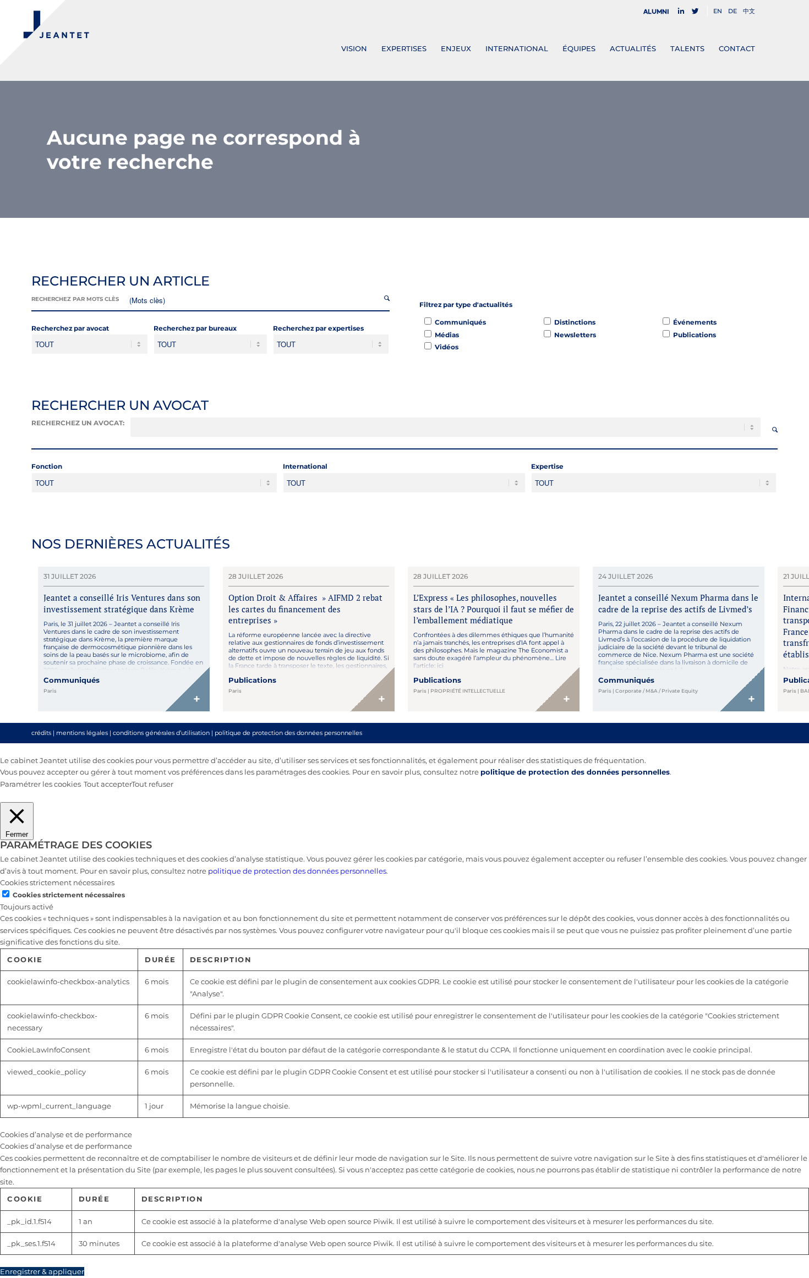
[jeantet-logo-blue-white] (44, 32)
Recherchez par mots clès (75, 299)
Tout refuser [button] (152, 784)
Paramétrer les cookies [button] (40, 784)
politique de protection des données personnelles (288, 733)
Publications (694, 335)
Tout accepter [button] (108, 784)
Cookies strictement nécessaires (69, 895)
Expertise (547, 466)
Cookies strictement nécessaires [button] (57, 882)
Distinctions (574, 322)
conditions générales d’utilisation (161, 733)
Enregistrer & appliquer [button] (42, 1271)
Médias (447, 335)
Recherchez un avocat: (77, 423)
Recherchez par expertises (318, 328)
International (305, 466)
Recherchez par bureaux (195, 328)
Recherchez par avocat (70, 328)
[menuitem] (659, 12)
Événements (695, 322)
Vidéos (446, 347)
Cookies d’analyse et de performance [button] (66, 1134)
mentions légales (82, 733)
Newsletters (575, 335)
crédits (41, 733)
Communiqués (460, 322)
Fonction (46, 466)
